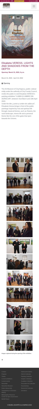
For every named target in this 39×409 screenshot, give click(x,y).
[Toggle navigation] (34, 6)
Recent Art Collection (27, 388)
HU (33, 1)
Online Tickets (19, 1)
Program (4, 374)
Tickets (4, 376)
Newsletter (5, 383)
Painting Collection (26, 376)
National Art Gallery (26, 371)
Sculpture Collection (27, 381)
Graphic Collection (26, 379)
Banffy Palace (5, 399)
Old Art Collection (26, 374)
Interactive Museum (7, 386)
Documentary (25, 386)
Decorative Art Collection (28, 383)
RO (30, 1)
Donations (24, 390)
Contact (4, 371)
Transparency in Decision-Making (9, 391)
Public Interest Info (7, 388)
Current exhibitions (7, 379)
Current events (6, 381)
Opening (6, 83)
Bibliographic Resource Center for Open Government (10, 395)
